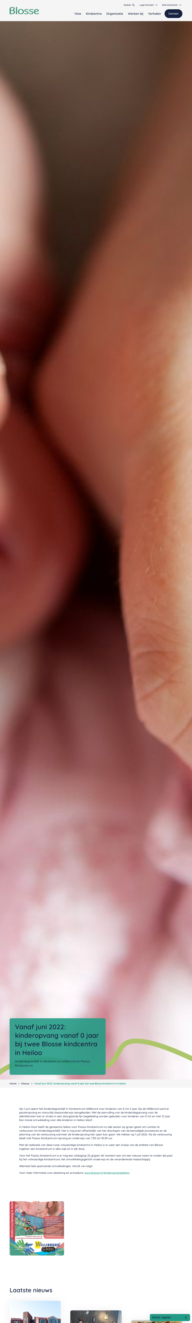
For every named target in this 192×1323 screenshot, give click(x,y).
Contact (173, 13)
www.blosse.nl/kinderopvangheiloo (106, 1173)
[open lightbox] (37, 1228)
